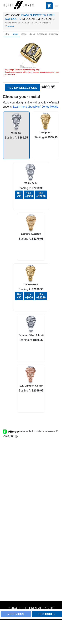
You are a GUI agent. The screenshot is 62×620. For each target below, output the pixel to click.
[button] (35, 106)
